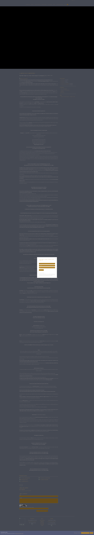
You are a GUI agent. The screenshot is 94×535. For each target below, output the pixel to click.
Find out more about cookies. (19, 533)
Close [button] (55, 259)
